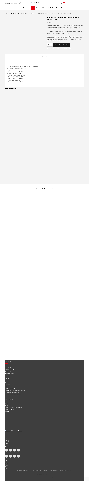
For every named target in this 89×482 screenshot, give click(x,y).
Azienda (7, 440)
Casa (6, 438)
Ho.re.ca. (51, 7)
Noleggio (7, 445)
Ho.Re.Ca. (7, 441)
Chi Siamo (26, 7)
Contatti (63, 7)
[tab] (44, 56)
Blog (57, 7)
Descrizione (44, 56)
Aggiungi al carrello (62, 44)
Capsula (33, 13)
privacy (6, 405)
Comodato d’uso (41, 7)
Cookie (7, 403)
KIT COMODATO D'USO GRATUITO (20, 13)
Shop (32, 7)
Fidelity (6, 443)
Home (6, 13)
